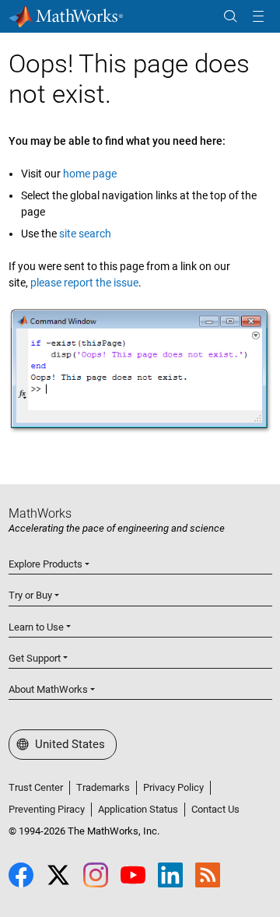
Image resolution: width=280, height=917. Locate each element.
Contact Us (215, 809)
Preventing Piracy (47, 809)
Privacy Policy (173, 787)
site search (85, 233)
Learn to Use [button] (36, 627)
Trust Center (36, 787)
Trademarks (103, 787)
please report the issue (84, 282)
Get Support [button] (35, 658)
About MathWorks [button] (48, 689)
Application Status (138, 809)
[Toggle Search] (230, 17)
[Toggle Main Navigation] (258, 17)
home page (90, 173)
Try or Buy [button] (30, 595)
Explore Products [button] (45, 564)
